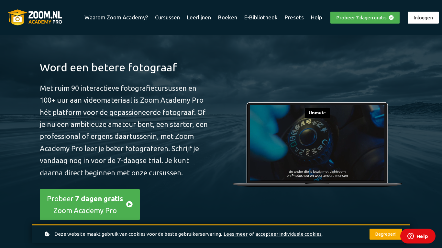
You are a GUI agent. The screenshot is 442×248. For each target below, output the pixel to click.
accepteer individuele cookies (289, 234)
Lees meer (236, 234)
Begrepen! (385, 234)
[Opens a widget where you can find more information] (418, 237)
